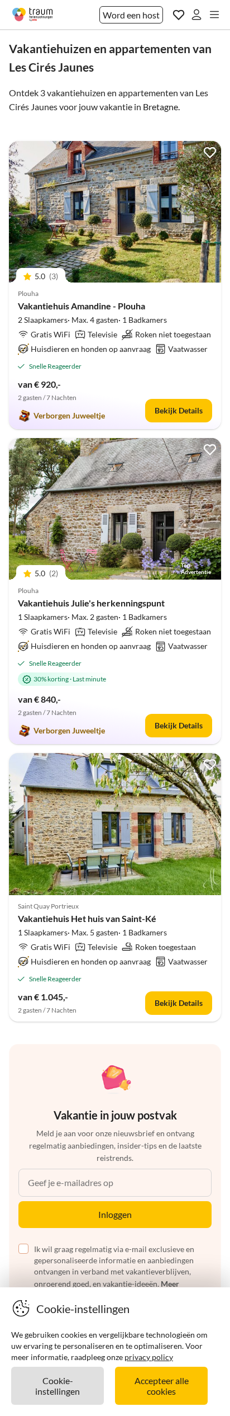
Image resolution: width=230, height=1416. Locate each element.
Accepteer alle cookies (162, 1385)
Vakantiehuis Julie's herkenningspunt (91, 603)
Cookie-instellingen (57, 1385)
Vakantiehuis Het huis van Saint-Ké (87, 918)
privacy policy (148, 1357)
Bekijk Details (179, 410)
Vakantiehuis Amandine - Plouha (81, 305)
